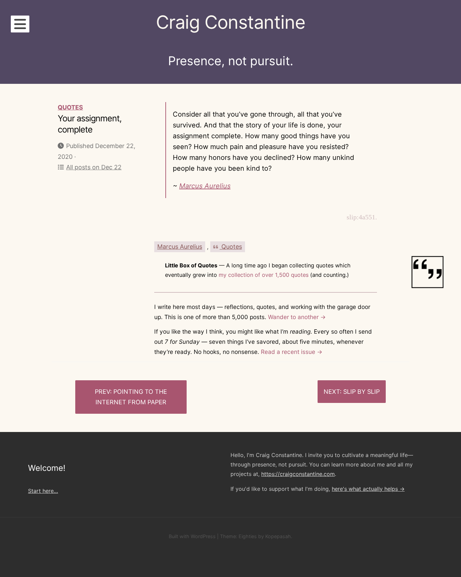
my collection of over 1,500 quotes (263, 274)
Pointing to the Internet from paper (131, 397)
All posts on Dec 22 (93, 167)
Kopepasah (278, 536)
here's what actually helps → (368, 488)
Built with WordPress (192, 536)
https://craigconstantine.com (298, 474)
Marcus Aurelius (205, 186)
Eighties (248, 536)
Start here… (43, 490)
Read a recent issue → (291, 351)
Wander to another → (297, 316)
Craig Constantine (230, 22)
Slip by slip (361, 391)
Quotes (70, 107)
